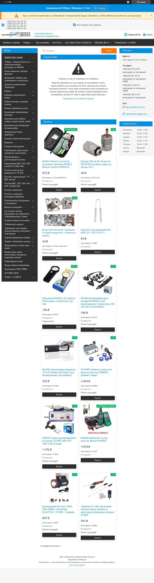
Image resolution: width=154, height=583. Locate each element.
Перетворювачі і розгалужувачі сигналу (15, 158)
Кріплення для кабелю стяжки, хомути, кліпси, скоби (17, 120)
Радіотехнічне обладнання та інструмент (17, 202)
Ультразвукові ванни (14, 261)
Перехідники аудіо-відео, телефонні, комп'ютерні (16, 151)
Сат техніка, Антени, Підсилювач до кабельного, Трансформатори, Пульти (17, 214)
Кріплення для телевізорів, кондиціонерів (17, 126)
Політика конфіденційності (103, 562)
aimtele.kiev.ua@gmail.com (137, 114)
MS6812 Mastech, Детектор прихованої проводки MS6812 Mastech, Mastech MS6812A (57, 164)
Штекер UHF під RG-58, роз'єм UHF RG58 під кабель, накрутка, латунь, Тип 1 (96, 164)
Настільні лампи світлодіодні (18, 138)
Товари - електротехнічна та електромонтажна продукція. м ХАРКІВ (17, 64)
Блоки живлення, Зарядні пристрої (16, 72)
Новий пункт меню (14, 57)
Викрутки (9, 142)
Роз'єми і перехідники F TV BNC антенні (17, 178)
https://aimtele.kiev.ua (135, 107)
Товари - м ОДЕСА (13, 277)
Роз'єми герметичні (13, 190)
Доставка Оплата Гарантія (78, 42)
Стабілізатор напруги (14, 224)
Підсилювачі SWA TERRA (16, 269)
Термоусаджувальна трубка (17, 237)
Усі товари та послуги (50, 546)
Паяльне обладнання (14, 146)
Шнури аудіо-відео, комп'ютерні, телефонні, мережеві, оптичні (15, 255)
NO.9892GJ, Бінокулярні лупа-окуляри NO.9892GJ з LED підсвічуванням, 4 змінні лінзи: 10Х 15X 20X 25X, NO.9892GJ (97, 302)
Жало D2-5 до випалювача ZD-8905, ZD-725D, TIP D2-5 (96, 231)
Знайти (109, 50)
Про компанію (42, 42)
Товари (26, 42)
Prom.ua (91, 557)
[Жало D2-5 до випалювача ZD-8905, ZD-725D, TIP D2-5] (97, 211)
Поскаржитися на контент (80, 562)
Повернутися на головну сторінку (78, 98)
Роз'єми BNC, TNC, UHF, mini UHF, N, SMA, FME (17, 184)
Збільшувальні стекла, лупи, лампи (17, 246)
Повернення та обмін (125, 42)
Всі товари (99, 7)
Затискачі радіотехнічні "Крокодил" (15, 85)
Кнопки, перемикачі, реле (16, 108)
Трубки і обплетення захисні (18, 241)
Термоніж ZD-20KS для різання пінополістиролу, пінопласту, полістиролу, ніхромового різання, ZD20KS (97, 510)
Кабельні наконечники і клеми (15, 96)
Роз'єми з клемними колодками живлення (14, 195)
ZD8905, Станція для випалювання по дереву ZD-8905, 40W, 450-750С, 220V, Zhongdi (59, 440)
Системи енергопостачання (17, 220)
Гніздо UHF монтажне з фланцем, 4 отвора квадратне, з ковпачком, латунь (59, 232)
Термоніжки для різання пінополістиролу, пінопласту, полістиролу (17, 231)
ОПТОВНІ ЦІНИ (11, 273)
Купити (59, 189)
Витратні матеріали (13, 207)
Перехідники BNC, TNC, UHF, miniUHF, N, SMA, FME (18, 165)
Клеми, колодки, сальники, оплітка (16, 103)
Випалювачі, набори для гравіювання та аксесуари (16, 79)
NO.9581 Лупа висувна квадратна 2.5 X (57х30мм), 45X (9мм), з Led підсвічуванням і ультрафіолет (58, 372)
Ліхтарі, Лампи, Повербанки (17, 265)
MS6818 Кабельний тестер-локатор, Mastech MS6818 (94, 439)
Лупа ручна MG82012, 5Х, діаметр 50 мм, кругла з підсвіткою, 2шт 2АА (58, 301)
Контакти (57, 42)
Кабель (8, 91)
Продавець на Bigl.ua (77, 559)
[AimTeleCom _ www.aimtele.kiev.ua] (17, 34)
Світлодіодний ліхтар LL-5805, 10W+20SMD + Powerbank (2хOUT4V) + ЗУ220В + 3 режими (58, 509)
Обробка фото (102, 42)
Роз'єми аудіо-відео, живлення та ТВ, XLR (14, 171)
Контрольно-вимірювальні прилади (16, 113)
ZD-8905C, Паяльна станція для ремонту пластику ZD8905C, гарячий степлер (96, 372)
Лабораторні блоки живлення (13, 133)
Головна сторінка (11, 42)
